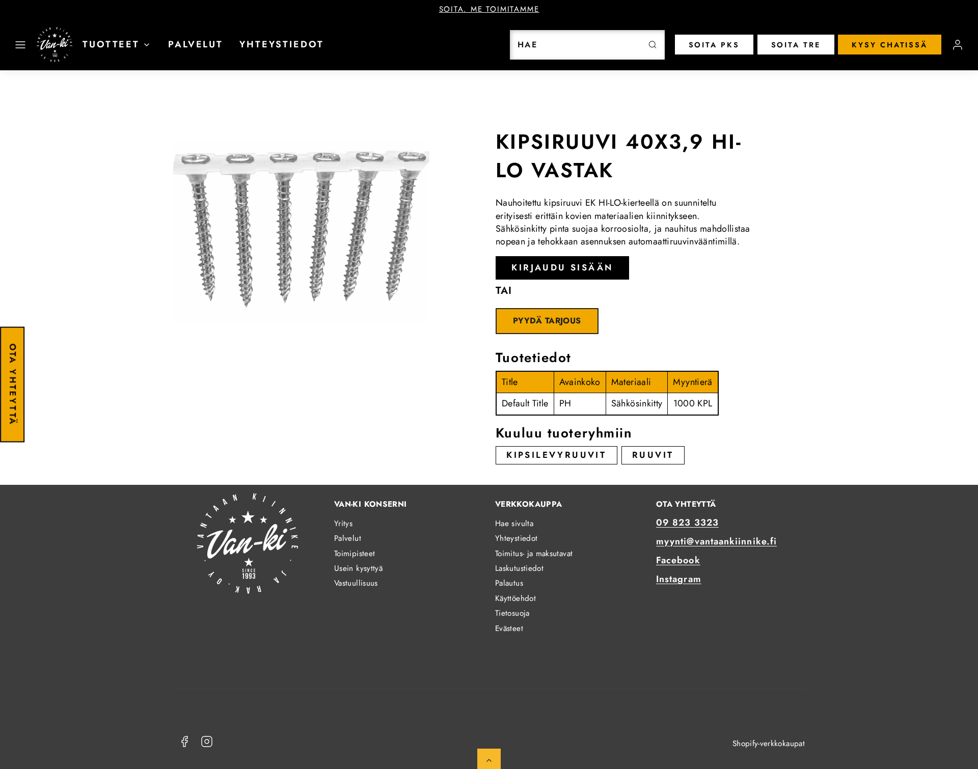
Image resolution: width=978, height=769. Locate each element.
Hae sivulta (514, 523)
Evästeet (509, 628)
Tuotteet (111, 44)
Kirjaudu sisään (562, 267)
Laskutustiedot (519, 568)
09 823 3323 (687, 522)
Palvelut (195, 44)
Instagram (678, 579)
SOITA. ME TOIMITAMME (489, 9)
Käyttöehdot (515, 598)
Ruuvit (652, 455)
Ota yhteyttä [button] (13, 384)
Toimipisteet (354, 553)
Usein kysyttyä (358, 568)
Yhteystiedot (281, 44)
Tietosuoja (512, 613)
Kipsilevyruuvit (556, 455)
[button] (20, 45)
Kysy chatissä (890, 45)
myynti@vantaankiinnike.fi (716, 541)
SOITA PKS (714, 45)
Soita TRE (796, 45)
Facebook (678, 560)
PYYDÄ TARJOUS (547, 320)
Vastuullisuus (356, 583)
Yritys (343, 523)
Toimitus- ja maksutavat (534, 553)
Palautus (509, 583)
